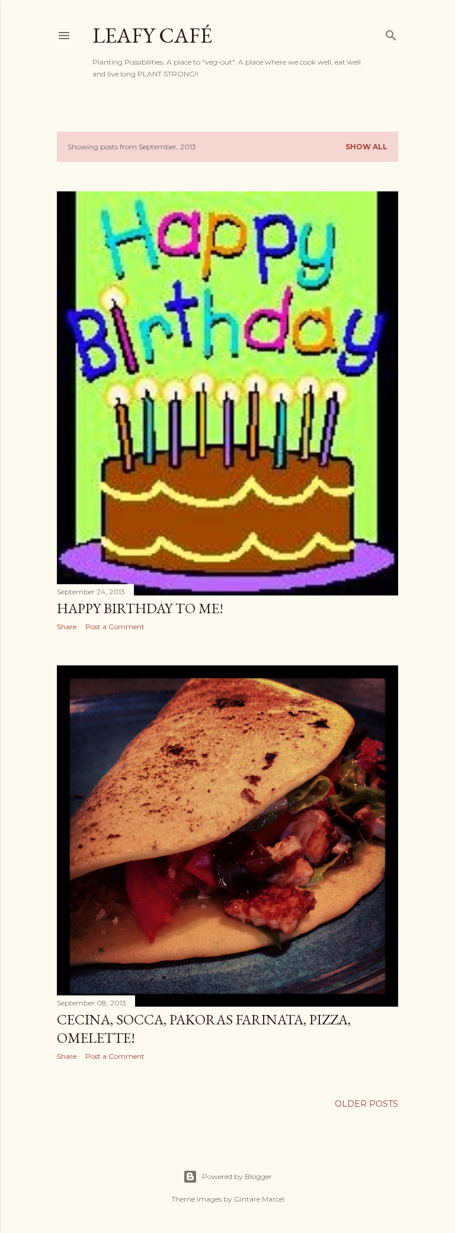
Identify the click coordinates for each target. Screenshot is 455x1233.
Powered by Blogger (237, 1176)
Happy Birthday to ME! (140, 608)
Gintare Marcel (259, 1198)
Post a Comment (115, 626)
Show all (366, 146)
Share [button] (66, 626)
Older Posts (366, 1104)
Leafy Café (152, 35)
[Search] (391, 32)
